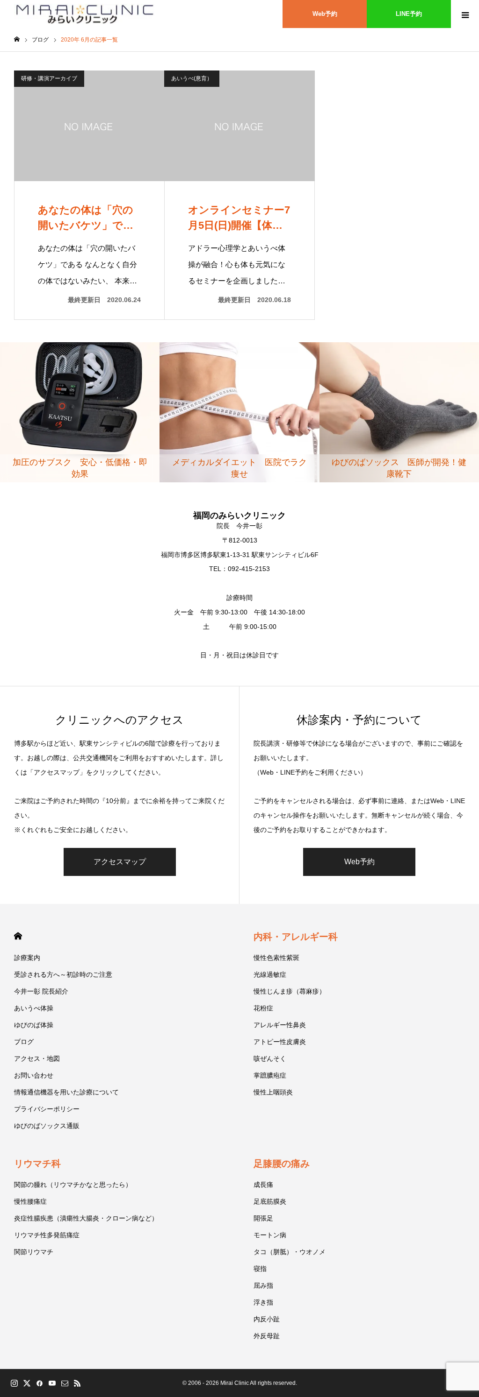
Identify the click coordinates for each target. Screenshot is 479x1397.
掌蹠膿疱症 (270, 1075)
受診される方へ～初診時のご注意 (63, 974)
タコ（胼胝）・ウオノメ (290, 1252)
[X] (26, 1383)
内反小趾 (267, 1319)
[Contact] (64, 1383)
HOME (18, 936)
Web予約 (324, 13)
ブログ (24, 1041)
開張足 (263, 1218)
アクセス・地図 (37, 1058)
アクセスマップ (120, 862)
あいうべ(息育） (191, 78)
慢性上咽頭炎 (273, 1092)
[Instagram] (14, 1383)
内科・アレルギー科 (296, 936)
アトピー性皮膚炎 (280, 1041)
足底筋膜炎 (270, 1201)
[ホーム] (17, 39)
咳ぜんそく (270, 1058)
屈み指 (263, 1285)
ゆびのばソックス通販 (47, 1125)
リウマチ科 (37, 1163)
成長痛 (263, 1184)
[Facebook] (39, 1383)
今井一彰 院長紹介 (41, 991)
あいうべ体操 (33, 1008)
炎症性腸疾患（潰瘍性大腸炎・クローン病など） (86, 1218)
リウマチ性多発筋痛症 (47, 1235)
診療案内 (27, 957)
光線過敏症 (270, 974)
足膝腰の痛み (282, 1163)
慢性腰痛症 (30, 1201)
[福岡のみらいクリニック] (84, 14)
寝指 (260, 1268)
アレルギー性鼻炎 (280, 1025)
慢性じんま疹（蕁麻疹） (290, 991)
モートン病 (270, 1235)
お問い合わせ (33, 1075)
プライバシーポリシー (47, 1109)
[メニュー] (465, 14)
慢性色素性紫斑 (276, 957)
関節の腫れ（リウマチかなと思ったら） (73, 1184)
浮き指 (263, 1302)
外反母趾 (267, 1336)
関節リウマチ (33, 1252)
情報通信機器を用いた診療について (66, 1092)
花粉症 (263, 1008)
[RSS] (77, 1383)
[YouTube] (52, 1383)
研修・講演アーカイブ (49, 78)
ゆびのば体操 (33, 1025)
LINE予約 (409, 13)
